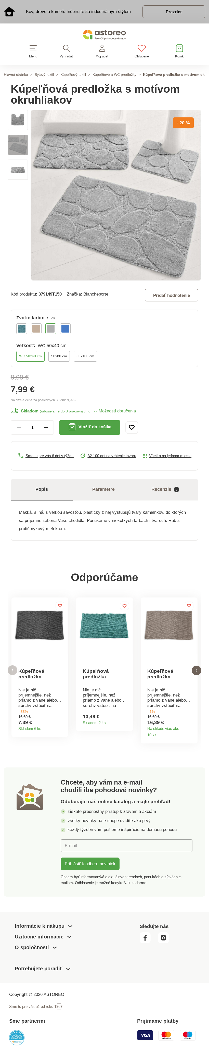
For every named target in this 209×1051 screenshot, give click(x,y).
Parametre (103, 489)
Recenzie (164, 489)
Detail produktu (62, 727)
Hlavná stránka (16, 74)
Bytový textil (44, 74)
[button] (12, 670)
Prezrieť (174, 11)
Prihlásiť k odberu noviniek (90, 863)
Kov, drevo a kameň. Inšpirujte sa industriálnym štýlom (78, 11)
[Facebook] (148, 942)
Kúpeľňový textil (73, 74)
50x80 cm (59, 356)
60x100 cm (85, 356)
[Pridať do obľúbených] (131, 427)
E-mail (71, 845)
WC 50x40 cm (30, 356)
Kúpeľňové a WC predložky (114, 74)
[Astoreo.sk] (104, 36)
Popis (41, 489)
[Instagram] (165, 942)
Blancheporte (95, 294)
